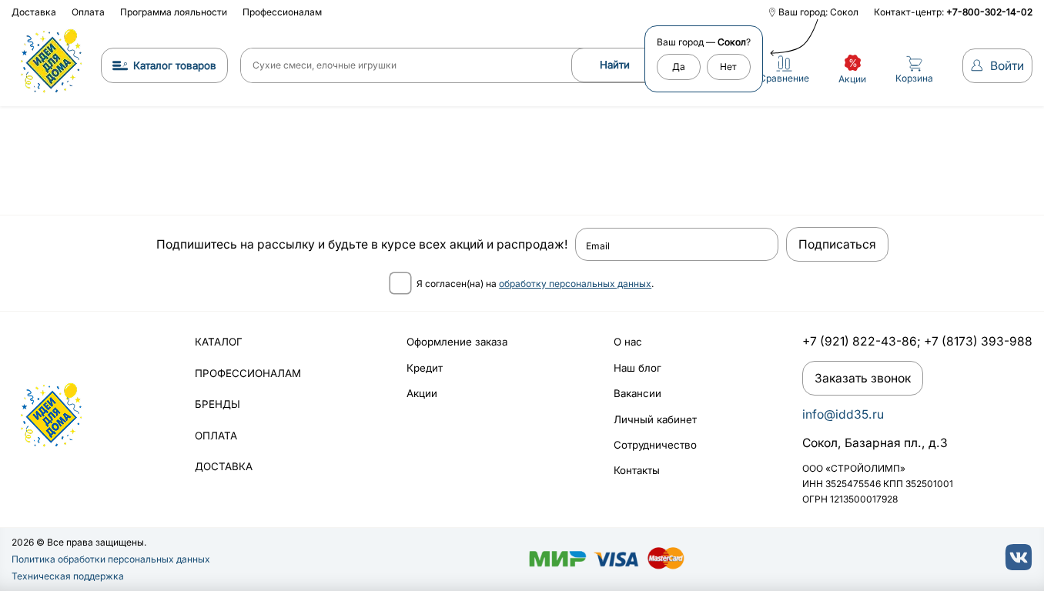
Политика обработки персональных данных (111, 559)
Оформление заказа (457, 342)
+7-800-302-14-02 (989, 12)
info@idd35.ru (843, 414)
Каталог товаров (174, 65)
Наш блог (637, 368)
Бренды (217, 404)
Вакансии (637, 393)
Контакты (637, 470)
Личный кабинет (655, 419)
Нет (728, 66)
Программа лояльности (173, 12)
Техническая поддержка (68, 576)
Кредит (425, 368)
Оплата (88, 12)
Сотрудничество (655, 445)
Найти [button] (615, 64)
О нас (628, 342)
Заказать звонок (863, 378)
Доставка (34, 12)
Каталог (219, 342)
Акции (422, 393)
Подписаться (837, 244)
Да (678, 66)
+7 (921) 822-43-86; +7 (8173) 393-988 (917, 341)
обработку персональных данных (575, 283)
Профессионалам (282, 12)
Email (598, 246)
